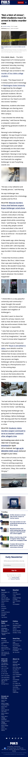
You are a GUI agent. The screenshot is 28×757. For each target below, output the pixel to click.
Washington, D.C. (5, 592)
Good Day (16, 638)
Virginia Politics (16, 627)
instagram (15, 738)
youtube (6, 738)
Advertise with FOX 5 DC (16, 665)
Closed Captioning (15, 691)
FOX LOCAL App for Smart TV (17, 668)
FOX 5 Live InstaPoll (15, 661)
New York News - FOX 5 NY (5, 625)
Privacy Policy (15, 577)
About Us (16, 659)
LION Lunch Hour (17, 640)
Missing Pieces (5, 684)
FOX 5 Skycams (17, 594)
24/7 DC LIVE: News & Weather (5, 598)
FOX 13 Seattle (14, 26)
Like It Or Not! (4, 668)
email (21, 738)
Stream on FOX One (5, 697)
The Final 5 (4, 670)
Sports (3, 604)
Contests (15, 681)
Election (15, 629)
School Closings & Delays (17, 598)
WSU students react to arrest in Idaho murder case (13, 47)
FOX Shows (4, 645)
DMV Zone (4, 666)
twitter (12, 738)
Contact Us (15, 671)
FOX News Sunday (4, 614)
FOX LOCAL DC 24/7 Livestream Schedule (5, 653)
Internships (15, 687)
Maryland (3, 596)
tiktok (18, 738)
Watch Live (20, 2)
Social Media (16, 679)
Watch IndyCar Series (5, 713)
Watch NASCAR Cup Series (5, 710)
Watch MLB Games (4, 707)
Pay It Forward (16, 645)
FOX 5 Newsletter (17, 674)
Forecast (15, 592)
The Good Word (5, 677)
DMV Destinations (16, 643)
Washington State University (14, 85)
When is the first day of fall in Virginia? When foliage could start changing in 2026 (18, 538)
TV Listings (4, 640)
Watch (3, 638)
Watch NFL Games (4, 700)
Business (3, 606)
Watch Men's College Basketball (4, 718)
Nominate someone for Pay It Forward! (17, 649)
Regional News (4, 622)
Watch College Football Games (5, 704)
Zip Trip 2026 (16, 652)
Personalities (16, 672)
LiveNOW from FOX (5, 643)
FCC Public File (16, 683)
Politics (15, 621)
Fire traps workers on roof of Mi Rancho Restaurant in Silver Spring (18, 523)
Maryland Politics (17, 625)
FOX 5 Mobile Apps (16, 677)
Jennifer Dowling (6, 26)
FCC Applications (17, 685)
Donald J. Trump (17, 632)
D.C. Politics (16, 623)
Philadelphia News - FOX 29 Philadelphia (5, 630)
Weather (16, 590)
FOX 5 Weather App (16, 601)
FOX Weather (16, 604)
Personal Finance (5, 612)
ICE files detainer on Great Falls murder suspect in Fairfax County (18, 516)
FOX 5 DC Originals (4, 660)
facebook (9, 738)
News (3, 590)
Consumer (3, 608)
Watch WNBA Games (4, 726)
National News (5, 601)
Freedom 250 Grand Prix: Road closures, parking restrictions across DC (17, 545)
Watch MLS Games (4, 729)
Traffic (14, 596)
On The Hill (4, 672)
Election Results (17, 631)
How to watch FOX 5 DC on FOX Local (5, 649)
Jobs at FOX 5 (16, 689)
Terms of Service (15, 579)
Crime (2, 603)
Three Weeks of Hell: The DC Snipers (5, 680)
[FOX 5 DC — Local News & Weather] (5, 2)
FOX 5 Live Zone (5, 675)
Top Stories (4, 617)
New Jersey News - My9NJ (5, 633)
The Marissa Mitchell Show (4, 663)
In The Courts (4, 673)
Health (3, 610)
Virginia (3, 594)
